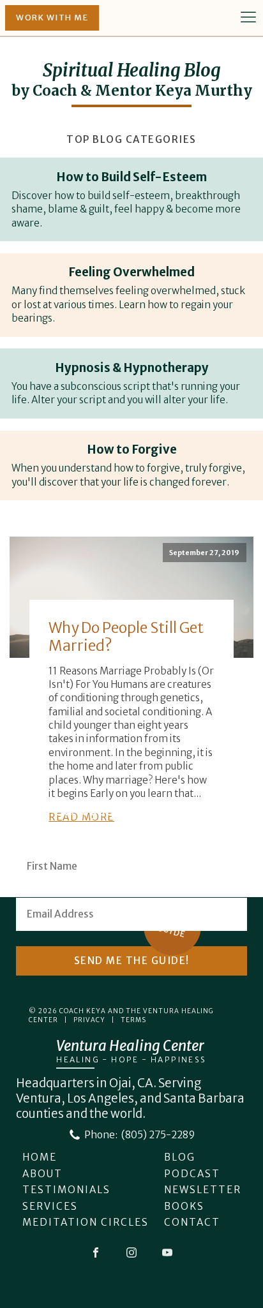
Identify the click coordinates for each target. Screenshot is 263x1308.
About (42, 1174)
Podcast (192, 1174)
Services (50, 1206)
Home (39, 1157)
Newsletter (202, 1190)
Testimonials (66, 1190)
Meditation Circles (85, 1222)
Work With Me (52, 17)
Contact (192, 1222)
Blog (179, 1157)
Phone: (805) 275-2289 (139, 1135)
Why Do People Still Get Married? (126, 636)
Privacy (89, 1020)
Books (184, 1206)
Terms (133, 1020)
